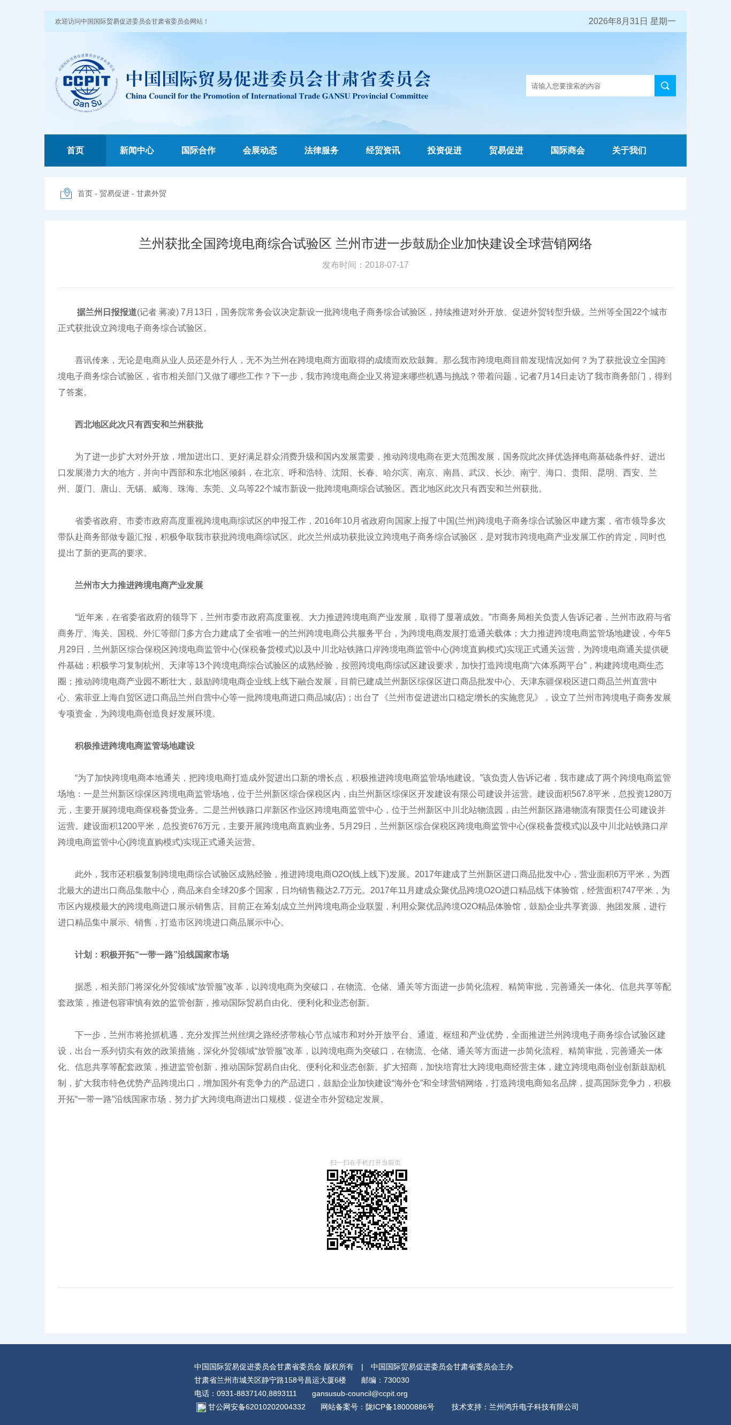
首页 (75, 150)
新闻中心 (137, 150)
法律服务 (321, 150)
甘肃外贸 (151, 193)
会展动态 (260, 150)
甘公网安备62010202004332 (257, 1407)
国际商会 (568, 150)
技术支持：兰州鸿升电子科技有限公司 (508, 1407)
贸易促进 (506, 150)
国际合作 (198, 150)
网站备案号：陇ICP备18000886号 (378, 1407)
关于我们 (629, 150)
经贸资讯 (383, 150)
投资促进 (445, 150)
